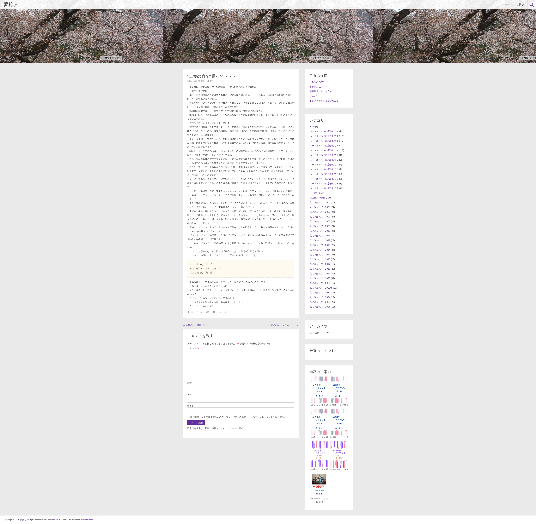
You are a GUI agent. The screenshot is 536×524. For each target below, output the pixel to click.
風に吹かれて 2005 (320, 207)
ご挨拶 (520, 4)
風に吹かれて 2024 (320, 297)
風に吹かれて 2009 (200, 312)
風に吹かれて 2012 (320, 240)
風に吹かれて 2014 (320, 250)
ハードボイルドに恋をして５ (324, 169)
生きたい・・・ (317, 96)
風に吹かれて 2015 (320, 254)
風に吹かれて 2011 (320, 235)
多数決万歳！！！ (318, 86)
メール (190, 394)
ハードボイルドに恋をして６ (324, 174)
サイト (190, 406)
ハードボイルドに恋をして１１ (325, 141)
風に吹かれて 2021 (320, 283)
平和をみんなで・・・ (321, 82)
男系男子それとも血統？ (322, 91)
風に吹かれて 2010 (320, 231)
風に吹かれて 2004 (320, 202)
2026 (312, 126)
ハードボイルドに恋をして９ (324, 188)
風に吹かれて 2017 (320, 264)
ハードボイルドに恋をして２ (324, 155)
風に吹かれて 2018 (320, 269)
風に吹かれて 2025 (320, 302)
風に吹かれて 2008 (320, 221)
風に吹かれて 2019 (320, 273)
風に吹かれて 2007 (320, 217)
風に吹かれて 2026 (320, 307)
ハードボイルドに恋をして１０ (325, 136)
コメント (193, 348)
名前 (189, 383)
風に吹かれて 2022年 (321, 288)
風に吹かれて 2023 (320, 292)
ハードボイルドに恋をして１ (324, 131)
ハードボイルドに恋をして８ (324, 183)
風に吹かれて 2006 (320, 212)
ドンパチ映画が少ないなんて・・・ (327, 101)
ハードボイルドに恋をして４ (324, 164)
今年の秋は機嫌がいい (195, 325)
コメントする (221, 312)
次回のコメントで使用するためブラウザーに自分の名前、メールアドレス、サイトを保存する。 (238, 417)
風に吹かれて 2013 (320, 245)
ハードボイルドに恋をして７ (324, 179)
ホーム (505, 4)
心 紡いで (315, 193)
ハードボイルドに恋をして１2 (325, 145)
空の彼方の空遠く (318, 198)
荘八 (212, 81)
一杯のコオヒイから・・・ (284, 325)
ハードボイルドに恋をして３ (324, 160)
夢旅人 (11, 4)
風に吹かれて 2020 (320, 278)
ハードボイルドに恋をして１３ (325, 150)
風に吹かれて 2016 (320, 259)
